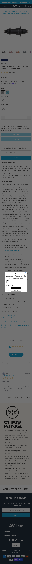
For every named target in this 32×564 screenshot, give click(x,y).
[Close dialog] (25, 272)
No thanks (16, 290)
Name (7, 280)
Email (7, 283)
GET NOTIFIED (16, 288)
